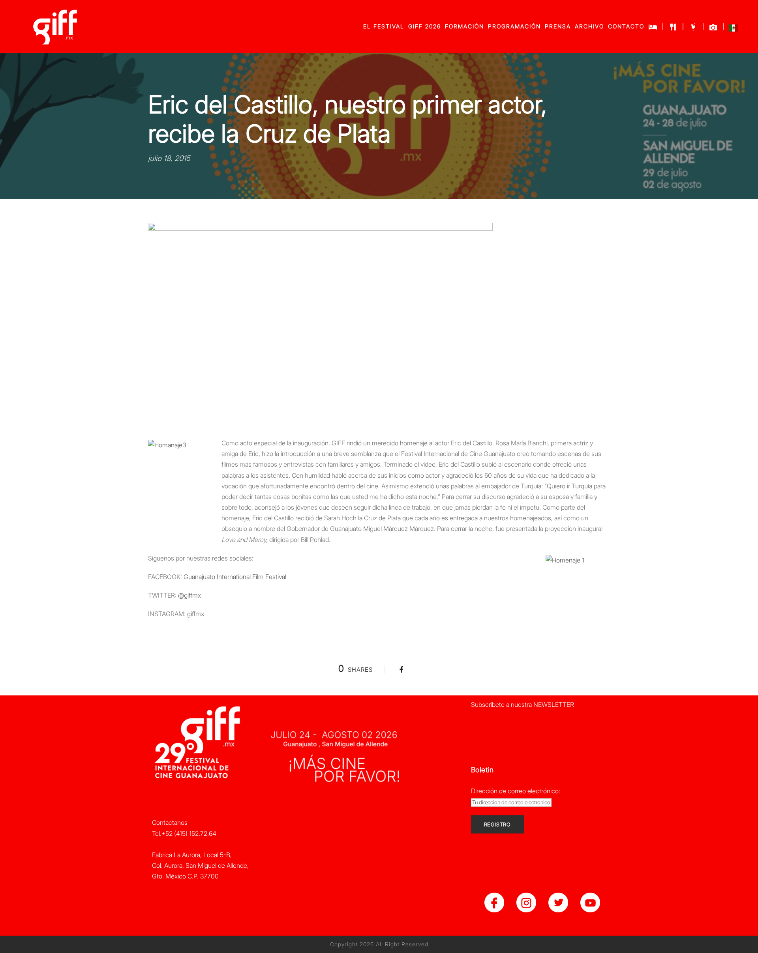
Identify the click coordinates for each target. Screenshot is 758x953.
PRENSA (558, 26)
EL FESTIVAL (383, 26)
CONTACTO (626, 26)
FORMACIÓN (464, 26)
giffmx (195, 614)
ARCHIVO (589, 26)
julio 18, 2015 (169, 158)
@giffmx (189, 595)
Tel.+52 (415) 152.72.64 (184, 833)
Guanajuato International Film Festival (235, 577)
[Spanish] (733, 30)
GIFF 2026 (424, 26)
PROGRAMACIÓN (514, 26)
